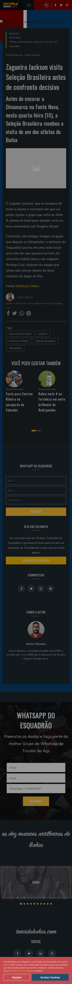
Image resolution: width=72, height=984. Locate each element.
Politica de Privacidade (21, 970)
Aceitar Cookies (50, 977)
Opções (16, 977)
